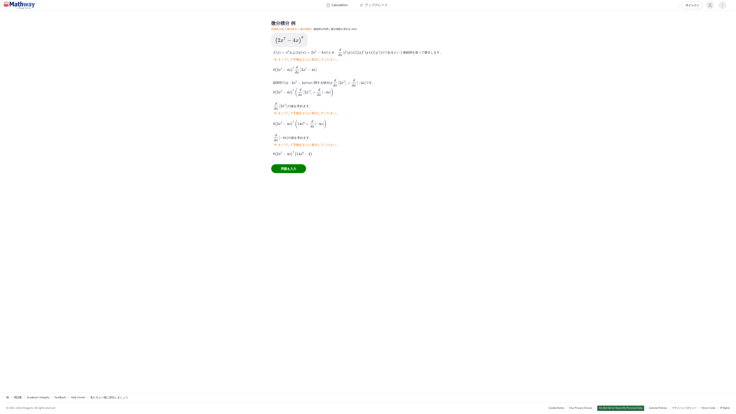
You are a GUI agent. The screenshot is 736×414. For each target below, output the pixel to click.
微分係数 (305, 29)
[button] (710, 5)
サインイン (692, 5)
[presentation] (289, 40)
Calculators (340, 5)
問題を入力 (288, 169)
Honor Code (708, 408)
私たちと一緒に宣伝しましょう (109, 397)
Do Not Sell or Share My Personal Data (620, 408)
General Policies (658, 408)
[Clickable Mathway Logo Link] (19, 5)
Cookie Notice (556, 408)
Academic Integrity (38, 397)
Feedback (60, 397)
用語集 (18, 397)
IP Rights (725, 408)
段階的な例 (277, 29)
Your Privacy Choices (580, 408)
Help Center (78, 397)
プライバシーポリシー (684, 408)
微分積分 (292, 29)
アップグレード (376, 5)
